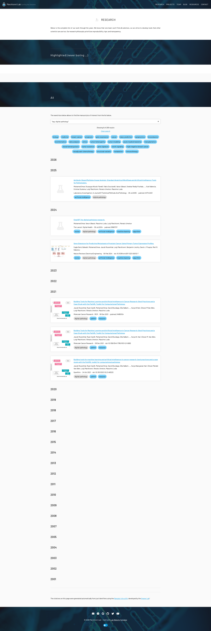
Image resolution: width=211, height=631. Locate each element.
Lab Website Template (119, 620)
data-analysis (74, 142)
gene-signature (103, 147)
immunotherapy (132, 151)
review (77, 231)
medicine (65, 137)
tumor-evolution (88, 147)
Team (179, 4)
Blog (185, 4)
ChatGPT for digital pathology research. (89, 220)
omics (85, 142)
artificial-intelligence (82, 197)
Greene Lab (145, 598)
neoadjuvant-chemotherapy (83, 151)
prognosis (89, 137)
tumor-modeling (114, 142)
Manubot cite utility (121, 598)
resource (102, 318)
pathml (93, 318)
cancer (114, 137)
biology (55, 137)
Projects (170, 4)
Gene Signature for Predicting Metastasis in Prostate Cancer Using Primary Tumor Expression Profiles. (114, 243)
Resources (194, 4)
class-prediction (126, 137)
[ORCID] (98, 613)
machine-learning (123, 231)
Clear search (105, 131)
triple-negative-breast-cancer (137, 147)
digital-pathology (99, 197)
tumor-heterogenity (97, 142)
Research (159, 4)
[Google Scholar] (103, 613)
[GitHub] (108, 613)
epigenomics (140, 137)
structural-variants (104, 151)
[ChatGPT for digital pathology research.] (60, 226)
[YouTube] (118, 613)
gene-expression (102, 137)
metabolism (118, 151)
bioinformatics (60, 142)
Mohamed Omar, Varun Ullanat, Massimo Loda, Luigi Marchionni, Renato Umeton (103, 223)
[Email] (93, 613)
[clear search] (158, 121)
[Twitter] (113, 613)
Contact (204, 4)
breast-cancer (77, 137)
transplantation (150, 142)
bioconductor (153, 137)
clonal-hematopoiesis (71, 147)
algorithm (136, 231)
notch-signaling (117, 147)
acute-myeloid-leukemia (132, 142)
